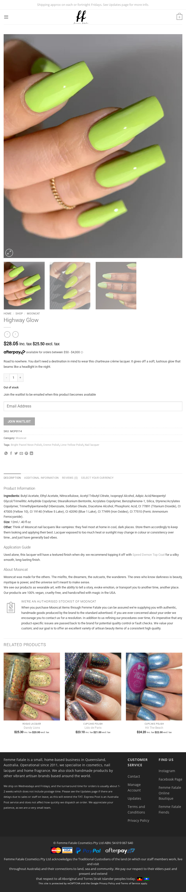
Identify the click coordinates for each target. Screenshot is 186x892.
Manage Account (134, 787)
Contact (134, 776)
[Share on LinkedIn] (31, 453)
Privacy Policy (138, 820)
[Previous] (13, 146)
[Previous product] (15, 334)
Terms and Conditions (136, 809)
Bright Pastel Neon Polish (26, 444)
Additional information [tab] (41, 477)
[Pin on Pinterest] (26, 453)
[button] (6, 17)
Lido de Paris (93, 727)
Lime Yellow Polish (72, 444)
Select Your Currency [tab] (97, 477)
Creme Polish (51, 444)
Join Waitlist (19, 421)
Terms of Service (130, 883)
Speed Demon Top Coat (148, 554)
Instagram (167, 770)
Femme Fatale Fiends (170, 809)
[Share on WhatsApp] (6, 453)
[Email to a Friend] (21, 453)
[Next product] (7, 334)
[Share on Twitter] (16, 453)
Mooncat (33, 313)
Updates (134, 798)
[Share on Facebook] (11, 453)
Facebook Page (170, 779)
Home (7, 313)
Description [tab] (12, 477)
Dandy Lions (32, 727)
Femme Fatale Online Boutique (170, 793)
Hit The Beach (154, 727)
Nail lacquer (92, 444)
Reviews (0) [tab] (70, 477)
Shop (19, 313)
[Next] (172, 146)
